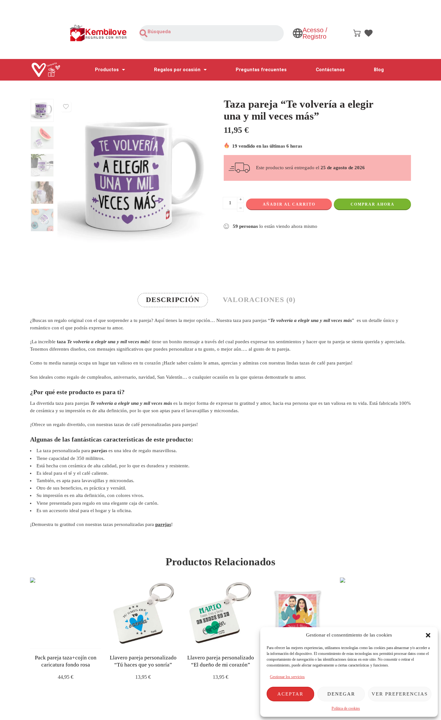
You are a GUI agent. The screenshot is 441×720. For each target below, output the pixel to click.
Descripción (173, 300)
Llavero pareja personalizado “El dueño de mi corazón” (220, 661)
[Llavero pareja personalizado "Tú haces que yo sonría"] (143, 613)
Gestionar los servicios (287, 677)
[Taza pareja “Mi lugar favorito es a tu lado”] (375, 613)
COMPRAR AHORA (373, 204)
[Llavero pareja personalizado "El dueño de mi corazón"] (220, 613)
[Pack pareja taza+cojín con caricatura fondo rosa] (65, 613)
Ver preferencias (400, 693)
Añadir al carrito (289, 204)
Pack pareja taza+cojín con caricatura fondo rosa (66, 661)
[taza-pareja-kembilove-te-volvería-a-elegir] (42, 110)
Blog (379, 70)
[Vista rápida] (71, 641)
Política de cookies (346, 708)
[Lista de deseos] (66, 107)
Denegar (341, 693)
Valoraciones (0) (259, 300)
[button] (428, 635)
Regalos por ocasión (177, 70)
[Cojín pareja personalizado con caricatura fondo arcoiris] (297, 613)
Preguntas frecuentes (261, 70)
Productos (107, 70)
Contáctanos (330, 70)
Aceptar (290, 693)
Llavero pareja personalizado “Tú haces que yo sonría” (143, 661)
